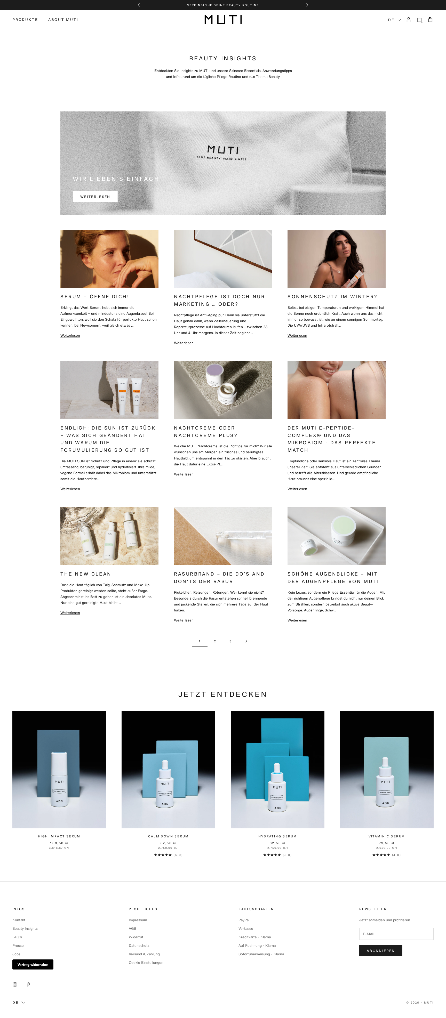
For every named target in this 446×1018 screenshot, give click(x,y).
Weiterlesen (95, 196)
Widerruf (136, 937)
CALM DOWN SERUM (168, 836)
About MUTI (63, 19)
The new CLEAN (86, 573)
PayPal (243, 920)
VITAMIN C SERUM (387, 836)
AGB (132, 928)
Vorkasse (245, 928)
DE (391, 20)
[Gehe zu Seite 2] (246, 641)
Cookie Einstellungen (146, 962)
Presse (18, 945)
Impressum (138, 920)
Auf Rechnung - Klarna (257, 945)
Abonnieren (381, 950)
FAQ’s (17, 937)
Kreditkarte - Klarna (254, 937)
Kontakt (18, 920)
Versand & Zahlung (144, 954)
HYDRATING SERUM (277, 836)
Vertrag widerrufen (33, 964)
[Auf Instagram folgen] (15, 984)
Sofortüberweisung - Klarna (261, 954)
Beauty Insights (25, 928)
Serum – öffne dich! (94, 296)
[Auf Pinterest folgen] (28, 984)
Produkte (25, 19)
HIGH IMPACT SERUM (59, 836)
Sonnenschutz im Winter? (333, 296)
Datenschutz (139, 945)
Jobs (16, 954)
